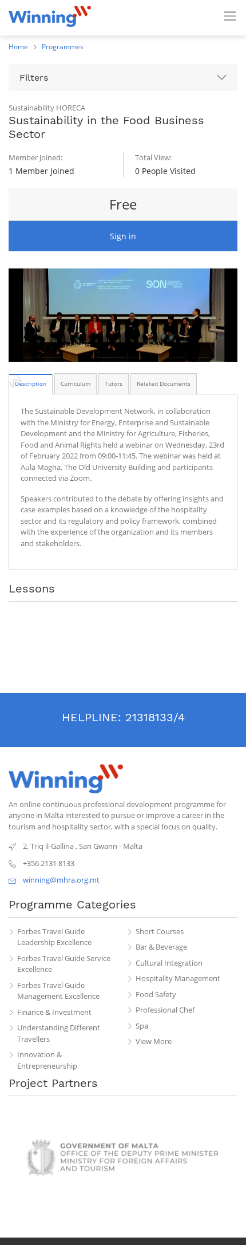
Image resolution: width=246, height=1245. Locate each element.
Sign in (123, 236)
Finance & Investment (54, 1012)
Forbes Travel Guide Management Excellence (58, 991)
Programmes (63, 47)
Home (18, 47)
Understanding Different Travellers (58, 1033)
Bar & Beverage (161, 947)
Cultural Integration (169, 963)
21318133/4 (155, 717)
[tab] (31, 383)
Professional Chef (165, 1010)
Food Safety (156, 994)
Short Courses (160, 931)
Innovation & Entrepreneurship (47, 1060)
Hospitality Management (178, 978)
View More (154, 1041)
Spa (142, 1026)
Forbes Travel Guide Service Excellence (63, 964)
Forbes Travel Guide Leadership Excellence (54, 937)
